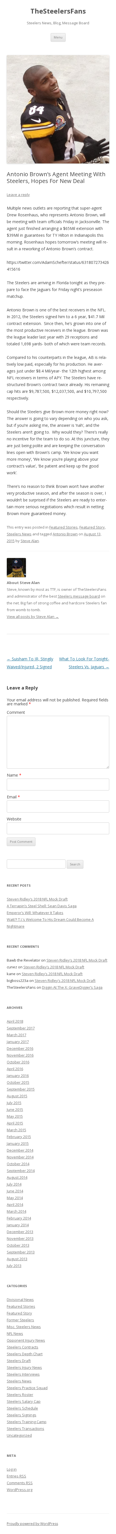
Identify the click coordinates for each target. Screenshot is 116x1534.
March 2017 (16, 1034)
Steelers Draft (19, 1360)
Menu (58, 37)
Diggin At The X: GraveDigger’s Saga (72, 987)
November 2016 (20, 1055)
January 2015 (18, 1143)
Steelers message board (79, 596)
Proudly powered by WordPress (32, 1523)
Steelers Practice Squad (27, 1387)
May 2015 (15, 1116)
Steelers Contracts (22, 1347)
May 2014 (15, 1197)
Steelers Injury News (24, 1367)
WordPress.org (19, 1489)
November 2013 (20, 1238)
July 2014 (14, 1184)
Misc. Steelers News (24, 1326)
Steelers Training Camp (26, 1421)
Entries (16, 1476)
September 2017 (21, 1028)
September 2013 (21, 1252)
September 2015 (21, 1089)
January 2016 (18, 1075)
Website (14, 819)
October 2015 (18, 1082)
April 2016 (15, 1068)
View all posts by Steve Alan (33, 616)
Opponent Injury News (26, 1340)
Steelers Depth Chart (25, 1353)
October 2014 (18, 1163)
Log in (12, 1469)
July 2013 (14, 1265)
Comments (20, 1482)
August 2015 (17, 1095)
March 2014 (16, 1211)
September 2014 (21, 1170)
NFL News (15, 1333)
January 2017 (18, 1041)
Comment (16, 712)
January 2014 (18, 1224)
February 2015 (19, 1136)
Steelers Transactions (25, 1428)
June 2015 (15, 1109)
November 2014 (20, 1157)
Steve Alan (30, 540)
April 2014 (15, 1204)
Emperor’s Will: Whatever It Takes (35, 912)
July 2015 (14, 1102)
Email (13, 797)
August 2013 (17, 1258)
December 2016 (20, 1048)
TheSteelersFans (58, 11)
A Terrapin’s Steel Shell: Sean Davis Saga (42, 905)
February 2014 (19, 1218)
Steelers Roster (20, 1394)
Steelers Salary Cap (24, 1401)
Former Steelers (20, 1319)
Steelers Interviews (23, 1374)
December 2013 (20, 1231)
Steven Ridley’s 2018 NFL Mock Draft (37, 899)
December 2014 (20, 1150)
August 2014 (17, 1177)
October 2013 (18, 1245)
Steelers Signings (21, 1414)
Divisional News (20, 1299)
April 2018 (15, 1021)
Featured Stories (63, 527)
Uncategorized (19, 1435)
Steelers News (19, 534)
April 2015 (15, 1123)
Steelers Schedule (22, 1408)
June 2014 (15, 1190)
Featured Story (92, 527)
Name (14, 775)
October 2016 (18, 1062)
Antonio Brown (65, 534)
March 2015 (16, 1129)
